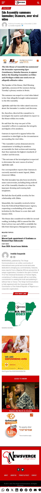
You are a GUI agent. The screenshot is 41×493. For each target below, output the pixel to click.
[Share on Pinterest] (26, 490)
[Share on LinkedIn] (17, 490)
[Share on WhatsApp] (3, 490)
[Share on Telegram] (21, 490)
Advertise (13, 475)
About (6, 475)
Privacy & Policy (24, 475)
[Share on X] (12, 490)
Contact (34, 475)
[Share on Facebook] (7, 490)
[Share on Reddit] (31, 490)
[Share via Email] (35, 490)
